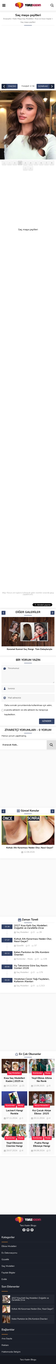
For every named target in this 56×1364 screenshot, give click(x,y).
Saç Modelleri (22, 932)
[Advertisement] (28, 54)
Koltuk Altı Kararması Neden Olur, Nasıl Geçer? (33, 940)
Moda (30, 959)
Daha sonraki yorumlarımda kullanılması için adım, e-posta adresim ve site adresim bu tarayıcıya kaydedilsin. (28, 710)
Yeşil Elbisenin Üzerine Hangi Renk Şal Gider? (14, 1146)
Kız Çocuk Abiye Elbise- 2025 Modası (41, 1113)
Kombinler (21, 959)
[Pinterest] (32, 1229)
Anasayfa (7, 19)
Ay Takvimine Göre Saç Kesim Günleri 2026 (30, 967)
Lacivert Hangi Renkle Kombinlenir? (14, 1113)
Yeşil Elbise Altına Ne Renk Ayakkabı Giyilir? (42, 1081)
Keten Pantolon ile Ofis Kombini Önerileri (29, 848)
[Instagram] (28, 1229)
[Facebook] (24, 1229)
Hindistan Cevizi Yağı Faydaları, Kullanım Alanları (31, 980)
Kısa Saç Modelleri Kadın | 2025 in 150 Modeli (14, 1081)
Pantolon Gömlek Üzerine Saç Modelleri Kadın (30, 649)
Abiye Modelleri (42, 1106)
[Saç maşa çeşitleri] (28, 124)
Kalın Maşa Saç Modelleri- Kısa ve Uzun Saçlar (32, 19)
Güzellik (20, 946)
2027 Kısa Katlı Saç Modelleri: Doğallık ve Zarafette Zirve (31, 926)
